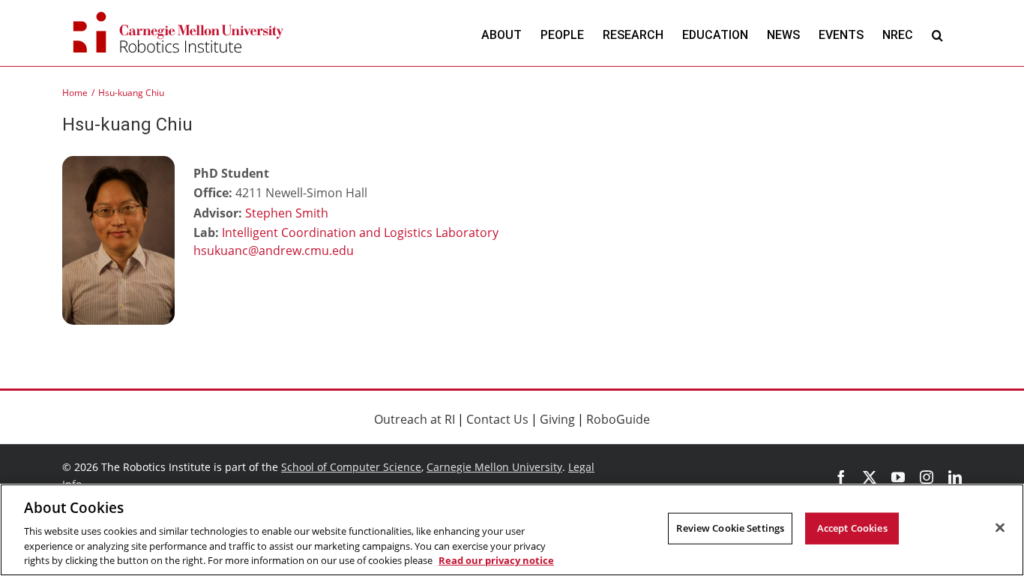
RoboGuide (618, 419)
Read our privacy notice (496, 560)
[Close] (1000, 528)
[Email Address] (305, 252)
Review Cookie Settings (730, 528)
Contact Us (497, 419)
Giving (557, 419)
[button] (937, 35)
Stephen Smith (286, 213)
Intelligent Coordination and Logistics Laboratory (360, 232)
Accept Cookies (852, 528)
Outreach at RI (414, 419)
